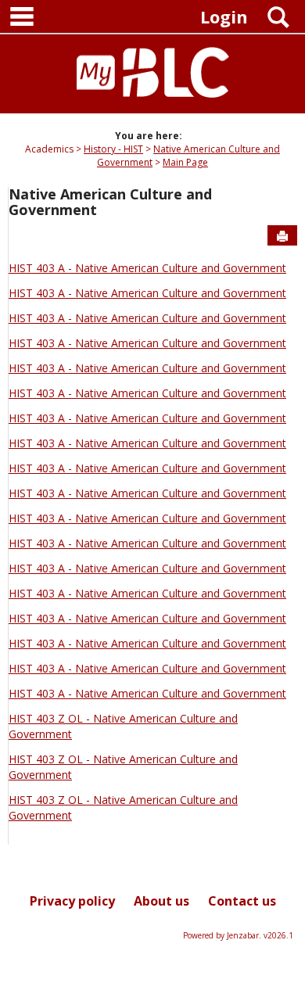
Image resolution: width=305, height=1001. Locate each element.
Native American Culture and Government (110, 202)
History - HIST (113, 149)
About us (161, 901)
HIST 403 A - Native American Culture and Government (147, 267)
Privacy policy (72, 901)
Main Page (185, 162)
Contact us (242, 901)
